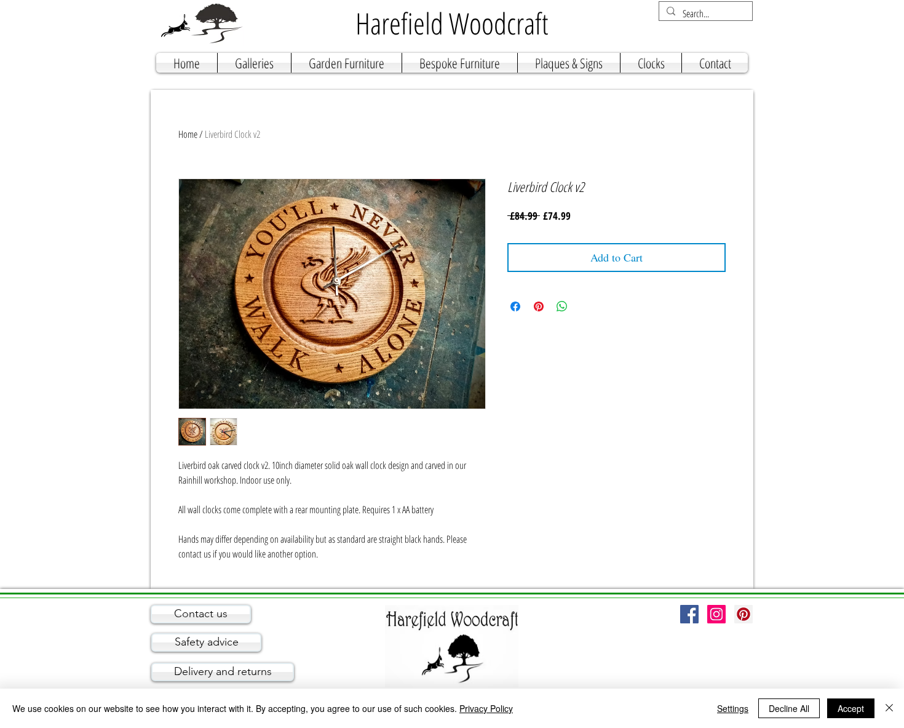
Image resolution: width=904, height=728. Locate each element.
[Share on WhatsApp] (562, 306)
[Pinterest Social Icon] (743, 614)
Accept (851, 708)
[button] (254, 63)
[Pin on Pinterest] (538, 306)
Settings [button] (732, 708)
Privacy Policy (486, 708)
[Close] (889, 708)
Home (187, 134)
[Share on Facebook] (515, 306)
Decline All (789, 708)
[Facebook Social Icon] (689, 614)
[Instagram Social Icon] (716, 614)
